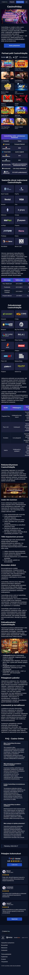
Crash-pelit (16, 57)
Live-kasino (10, 57)
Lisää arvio (14, 864)
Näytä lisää (14, 919)
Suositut (3, 57)
